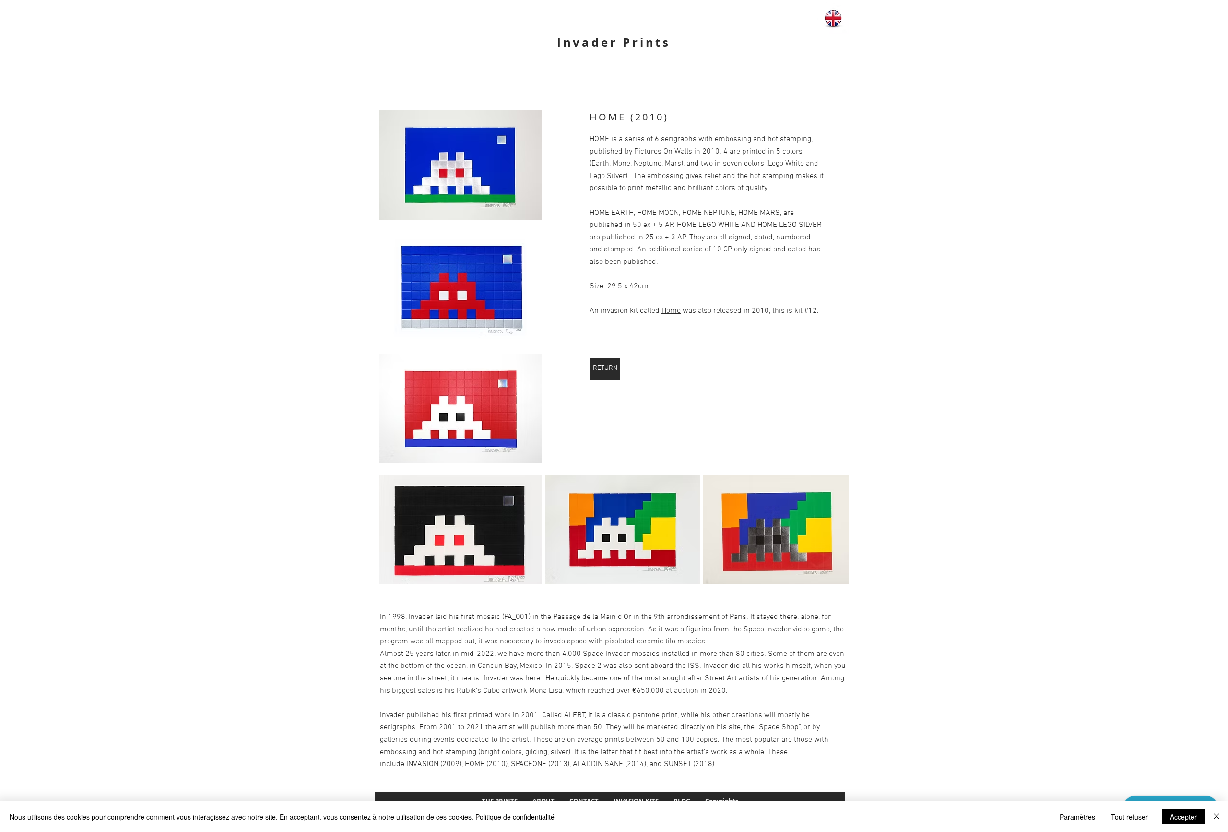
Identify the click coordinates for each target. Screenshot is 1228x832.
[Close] (1216, 816)
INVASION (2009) (433, 764)
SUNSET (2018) (689, 764)
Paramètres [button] (1077, 816)
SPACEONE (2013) (540, 764)
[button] (460, 165)
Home (671, 311)
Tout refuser (1129, 816)
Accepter (1183, 816)
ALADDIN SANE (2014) (609, 764)
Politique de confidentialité (515, 816)
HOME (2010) (486, 764)
